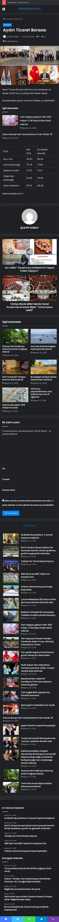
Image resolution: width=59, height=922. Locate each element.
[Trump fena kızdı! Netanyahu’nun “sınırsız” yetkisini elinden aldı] (11, 742)
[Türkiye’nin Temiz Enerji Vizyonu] (11, 565)
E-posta (6, 479)
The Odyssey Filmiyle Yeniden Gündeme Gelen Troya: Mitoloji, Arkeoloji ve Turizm (37, 641)
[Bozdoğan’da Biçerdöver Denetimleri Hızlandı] (44, 367)
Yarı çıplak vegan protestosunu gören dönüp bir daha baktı (37, 654)
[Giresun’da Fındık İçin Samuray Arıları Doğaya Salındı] (15, 336)
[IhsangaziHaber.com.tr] (29, 8)
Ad (4, 468)
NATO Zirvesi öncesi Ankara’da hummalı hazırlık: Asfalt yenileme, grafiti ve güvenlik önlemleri (38, 550)
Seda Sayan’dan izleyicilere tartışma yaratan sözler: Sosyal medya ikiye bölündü (37, 668)
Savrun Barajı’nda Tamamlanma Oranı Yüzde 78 (27, 134)
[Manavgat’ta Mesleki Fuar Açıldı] (11, 709)
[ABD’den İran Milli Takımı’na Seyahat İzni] (11, 578)
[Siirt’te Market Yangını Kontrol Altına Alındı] (15, 367)
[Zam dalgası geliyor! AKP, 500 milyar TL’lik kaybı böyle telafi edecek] (10, 120)
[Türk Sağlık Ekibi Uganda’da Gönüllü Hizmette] (11, 696)
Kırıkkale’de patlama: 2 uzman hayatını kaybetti (37, 536)
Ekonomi (19, 19)
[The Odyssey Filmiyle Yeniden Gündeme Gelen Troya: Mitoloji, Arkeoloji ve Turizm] (11, 642)
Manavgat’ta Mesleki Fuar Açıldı (38, 705)
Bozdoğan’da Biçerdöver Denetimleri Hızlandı (44, 378)
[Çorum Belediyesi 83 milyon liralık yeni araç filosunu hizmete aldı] (11, 603)
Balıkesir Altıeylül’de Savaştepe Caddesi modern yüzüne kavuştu (38, 614)
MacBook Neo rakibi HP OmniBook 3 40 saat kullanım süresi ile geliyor (36, 681)
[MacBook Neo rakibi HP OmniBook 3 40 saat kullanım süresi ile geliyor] (11, 682)
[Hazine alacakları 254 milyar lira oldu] (15, 394)
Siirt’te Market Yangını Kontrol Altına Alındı (14, 378)
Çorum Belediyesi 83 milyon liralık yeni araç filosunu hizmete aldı (38, 601)
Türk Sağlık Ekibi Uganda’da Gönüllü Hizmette (35, 694)
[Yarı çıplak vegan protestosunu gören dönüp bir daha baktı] (11, 656)
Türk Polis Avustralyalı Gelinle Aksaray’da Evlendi (36, 785)
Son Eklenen (29, 525)
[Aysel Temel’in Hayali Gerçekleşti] (11, 729)
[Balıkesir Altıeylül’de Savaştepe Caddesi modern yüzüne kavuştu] (11, 616)
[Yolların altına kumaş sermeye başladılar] (11, 590)
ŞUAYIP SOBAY (13, 37)
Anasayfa (9, 19)
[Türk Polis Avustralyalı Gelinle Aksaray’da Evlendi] (11, 787)
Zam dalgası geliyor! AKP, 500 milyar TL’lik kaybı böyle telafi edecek (35, 120)
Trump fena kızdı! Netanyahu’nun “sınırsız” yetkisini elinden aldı (38, 740)
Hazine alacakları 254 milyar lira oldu (13, 406)
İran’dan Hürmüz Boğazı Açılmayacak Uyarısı (43, 347)
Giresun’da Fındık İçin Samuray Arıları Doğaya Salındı (14, 349)
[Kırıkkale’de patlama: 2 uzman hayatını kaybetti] (11, 538)
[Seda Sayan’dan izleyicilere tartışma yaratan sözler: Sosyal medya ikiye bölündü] (11, 669)
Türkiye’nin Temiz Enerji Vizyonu (21, 2)
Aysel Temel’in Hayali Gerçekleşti (38, 725)
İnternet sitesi (8, 490)
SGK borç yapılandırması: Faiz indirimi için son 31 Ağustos (41, 392)
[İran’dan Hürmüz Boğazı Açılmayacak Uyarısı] (44, 336)
